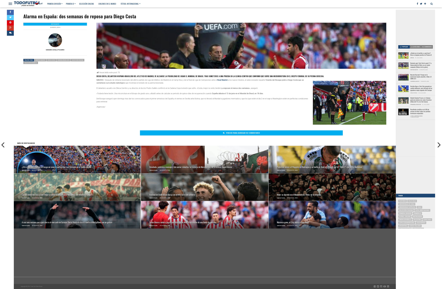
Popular (405, 47)
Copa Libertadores (422, 210)
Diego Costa (51, 60)
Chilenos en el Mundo (107, 3)
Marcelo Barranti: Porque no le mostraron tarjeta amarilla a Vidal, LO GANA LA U (421, 77)
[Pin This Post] (10, 22)
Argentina (403, 226)
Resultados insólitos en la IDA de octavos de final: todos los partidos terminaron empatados (420, 111)
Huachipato (421, 223)
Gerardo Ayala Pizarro (55, 50)
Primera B (70, 3)
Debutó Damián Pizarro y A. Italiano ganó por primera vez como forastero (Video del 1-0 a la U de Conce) (421, 100)
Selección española (31, 62)
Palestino (417, 219)
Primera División (54, 3)
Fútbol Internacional (130, 3)
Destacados (417, 216)
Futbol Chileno (405, 216)
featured (402, 201)
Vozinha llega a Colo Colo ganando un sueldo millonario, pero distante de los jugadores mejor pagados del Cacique (421, 88)
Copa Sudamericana (406, 223)
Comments (428, 47)
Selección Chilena (86, 3)
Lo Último (416, 47)
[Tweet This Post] (10, 17)
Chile (419, 207)
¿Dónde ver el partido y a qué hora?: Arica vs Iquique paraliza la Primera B (421, 54)
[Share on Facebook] (10, 12)
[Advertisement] (415, 26)
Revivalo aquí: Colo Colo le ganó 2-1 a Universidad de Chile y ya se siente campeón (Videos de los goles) (421, 65)
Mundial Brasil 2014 (63, 60)
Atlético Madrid (40, 60)
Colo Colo (412, 201)
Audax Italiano (415, 226)
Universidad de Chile (406, 204)
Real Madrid (222, 80)
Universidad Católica (407, 207)
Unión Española (405, 219)
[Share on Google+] (10, 28)
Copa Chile (427, 219)
